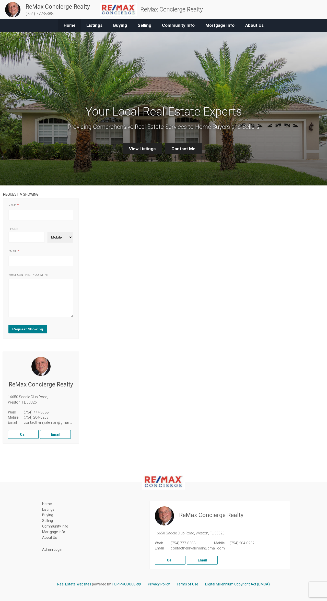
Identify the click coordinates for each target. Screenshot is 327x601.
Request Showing (27, 329)
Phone (13, 229)
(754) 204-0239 (36, 417)
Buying (120, 25)
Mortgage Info (220, 25)
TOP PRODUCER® (126, 584)
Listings (94, 25)
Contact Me (183, 148)
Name (12, 205)
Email (12, 251)
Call (23, 434)
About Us (254, 25)
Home (70, 25)
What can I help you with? (28, 275)
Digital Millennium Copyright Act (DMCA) (237, 584)
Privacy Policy (159, 584)
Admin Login (52, 549)
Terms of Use (187, 584)
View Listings (142, 148)
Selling (144, 25)
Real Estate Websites (74, 584)
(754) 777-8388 (36, 412)
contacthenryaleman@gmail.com (51, 422)
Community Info (178, 25)
